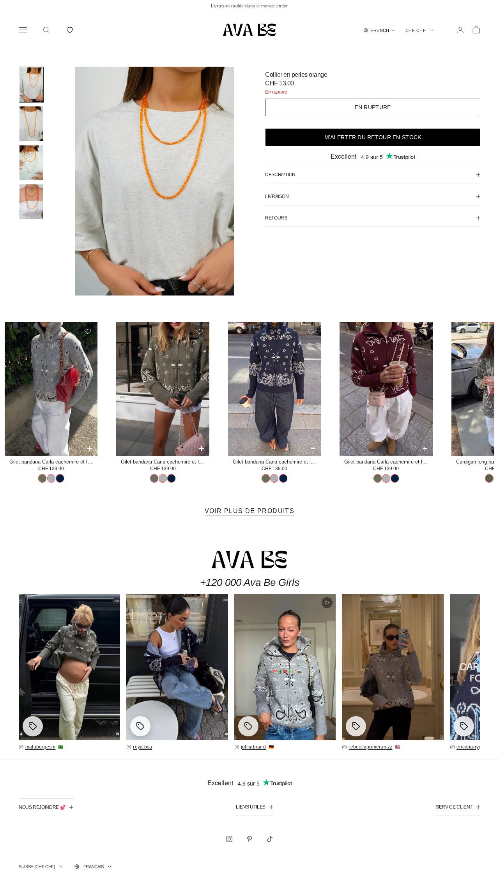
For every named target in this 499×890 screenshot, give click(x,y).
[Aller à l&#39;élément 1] (31, 85)
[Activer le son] (327, 602)
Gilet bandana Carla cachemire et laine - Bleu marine (277, 462)
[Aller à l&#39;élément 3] (31, 162)
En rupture (373, 107)
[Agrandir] (69, 667)
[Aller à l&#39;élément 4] (31, 201)
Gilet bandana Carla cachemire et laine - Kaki (165, 462)
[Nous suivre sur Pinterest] (249, 839)
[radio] (42, 478)
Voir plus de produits (249, 511)
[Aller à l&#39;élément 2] (31, 124)
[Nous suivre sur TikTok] (270, 839)
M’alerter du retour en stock (372, 137)
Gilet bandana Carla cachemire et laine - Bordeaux (388, 462)
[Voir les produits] (33, 726)
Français (93, 866)
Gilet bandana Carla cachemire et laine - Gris (53, 462)
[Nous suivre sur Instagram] (229, 839)
